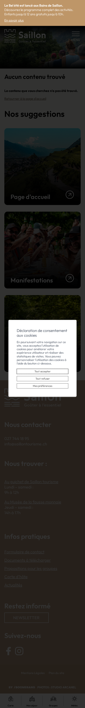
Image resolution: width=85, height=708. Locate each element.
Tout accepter (42, 371)
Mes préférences (42, 385)
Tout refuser (42, 378)
